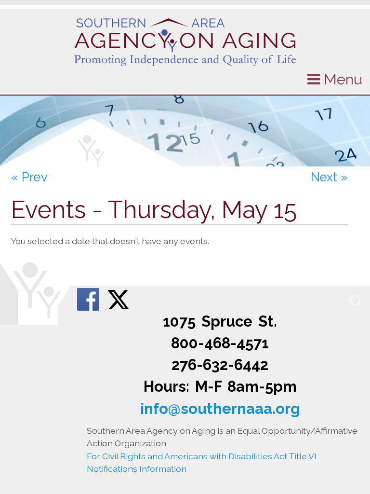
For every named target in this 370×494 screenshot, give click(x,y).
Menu (341, 79)
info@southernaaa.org (220, 408)
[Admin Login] (343, 299)
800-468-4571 (220, 343)
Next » (329, 177)
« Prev (29, 177)
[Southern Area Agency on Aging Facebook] (89, 298)
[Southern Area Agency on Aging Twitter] (118, 298)
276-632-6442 (220, 364)
